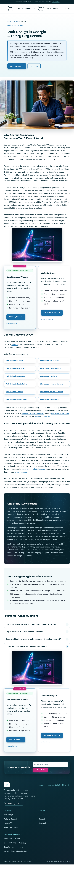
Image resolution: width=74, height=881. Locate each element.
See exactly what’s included (32, 413)
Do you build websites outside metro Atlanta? (24, 632)
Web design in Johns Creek (16, 399)
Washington (48, 416)
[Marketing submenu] (34, 8)
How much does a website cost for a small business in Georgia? (31, 624)
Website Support (10, 819)
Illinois (37, 416)
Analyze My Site (40, 770)
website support (21, 472)
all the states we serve (60, 413)
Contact (42, 819)
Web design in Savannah (15, 376)
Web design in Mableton (49, 399)
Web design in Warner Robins (51, 392)
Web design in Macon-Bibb (50, 368)
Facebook (42, 785)
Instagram (50, 785)
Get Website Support (52, 313)
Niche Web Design (11, 827)
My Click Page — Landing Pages (16, 851)
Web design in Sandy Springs (51, 384)
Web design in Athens (48, 376)
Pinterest (65, 785)
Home (9, 21)
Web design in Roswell (14, 392)
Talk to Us (34, 66)
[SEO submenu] (22, 8)
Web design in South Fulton (16, 384)
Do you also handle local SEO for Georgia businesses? (27, 646)
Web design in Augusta (15, 368)
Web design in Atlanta (14, 360)
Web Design (8, 815)
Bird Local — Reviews (12, 839)
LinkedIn (58, 785)
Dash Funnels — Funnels (13, 847)
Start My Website (17, 66)
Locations (16, 21)
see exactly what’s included (34, 469)
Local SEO (8, 823)
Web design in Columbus (50, 360)
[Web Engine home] (7, 784)
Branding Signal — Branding (15, 843)
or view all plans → (12, 323)
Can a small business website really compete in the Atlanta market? (33, 639)
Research (42, 823)
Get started (56, 1)
